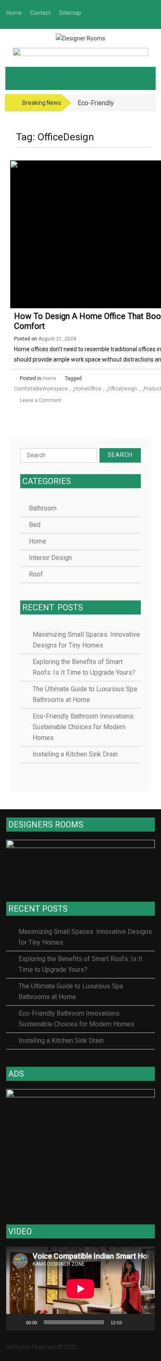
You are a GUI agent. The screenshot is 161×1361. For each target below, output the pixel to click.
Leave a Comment (41, 400)
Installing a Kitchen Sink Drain (75, 754)
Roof (36, 574)
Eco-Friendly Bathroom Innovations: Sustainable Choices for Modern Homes (84, 727)
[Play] (17, 1322)
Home (49, 378)
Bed (34, 525)
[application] (80, 1288)
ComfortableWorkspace (41, 389)
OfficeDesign (122, 389)
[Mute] (131, 1322)
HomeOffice (87, 389)
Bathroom (43, 508)
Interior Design (50, 558)
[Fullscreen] (144, 1322)
